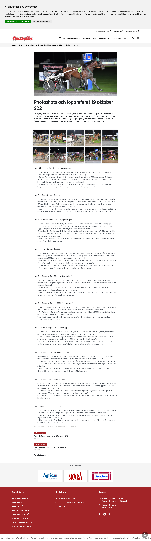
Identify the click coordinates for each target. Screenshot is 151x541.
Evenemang (86, 38)
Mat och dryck (104, 38)
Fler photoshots (40, 455)
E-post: (72, 502)
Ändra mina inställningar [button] (41, 21)
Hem (63, 38)
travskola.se (118, 31)
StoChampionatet (73, 38)
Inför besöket (116, 38)
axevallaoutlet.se (131, 31)
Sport (95, 38)
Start (14, 45)
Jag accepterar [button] (12, 21)
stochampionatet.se (102, 31)
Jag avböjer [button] (25, 21)
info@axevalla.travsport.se (66, 426)
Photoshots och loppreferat (47, 45)
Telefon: (67, 498)
